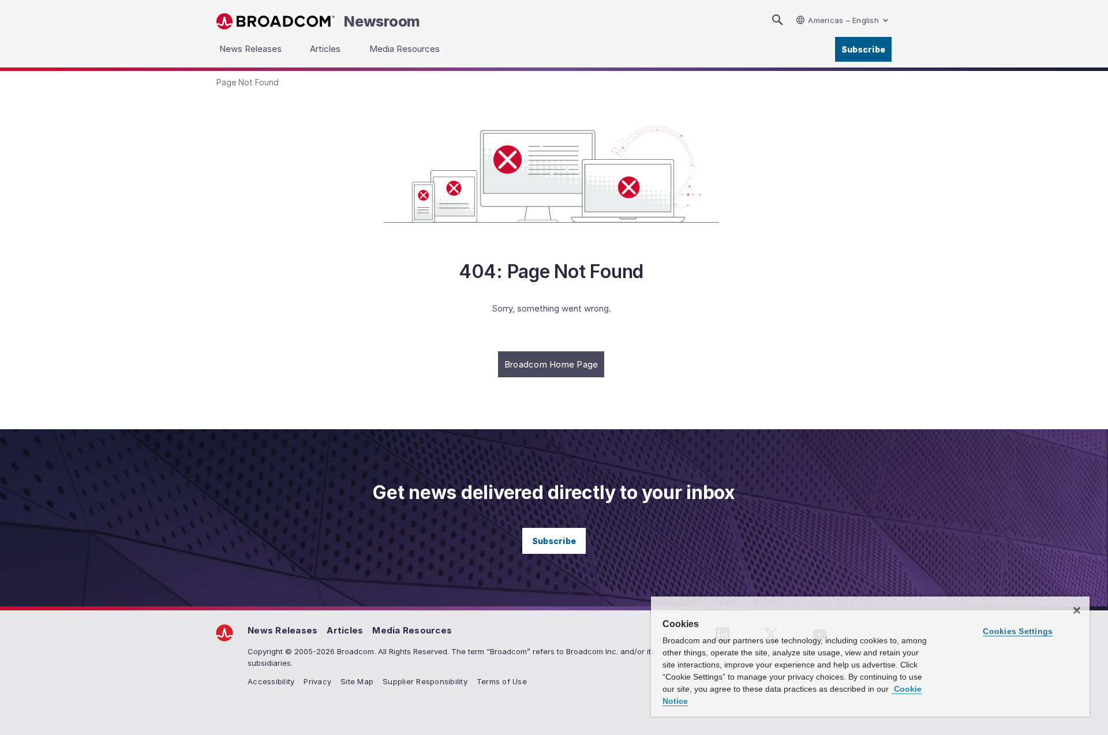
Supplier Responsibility (425, 681)
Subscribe (863, 49)
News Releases (282, 630)
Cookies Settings (1018, 631)
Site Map (356, 681)
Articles (345, 630)
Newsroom (382, 21)
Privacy (317, 681)
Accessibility (271, 681)
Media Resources (412, 630)
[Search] (777, 20)
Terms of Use (502, 681)
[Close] (1076, 610)
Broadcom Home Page (551, 364)
